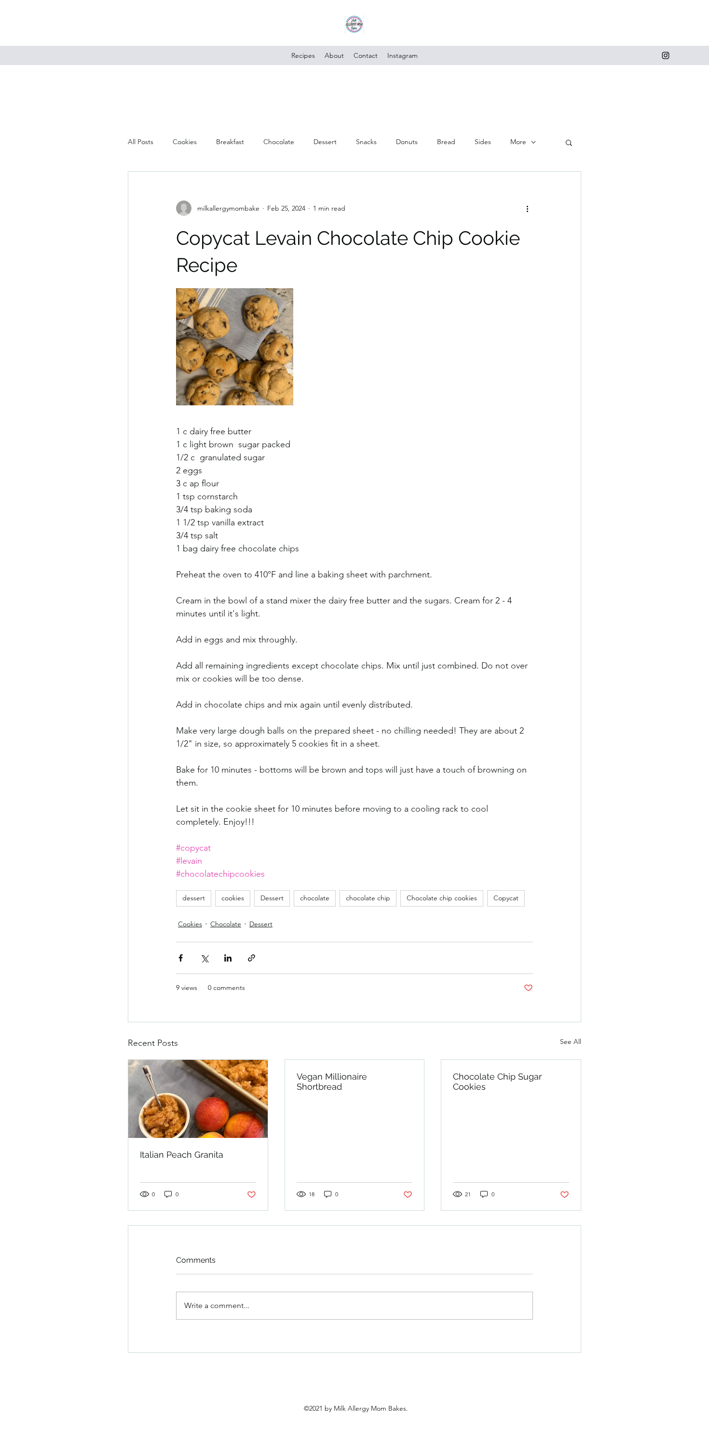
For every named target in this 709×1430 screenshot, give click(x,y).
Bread (446, 141)
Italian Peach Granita (181, 1154)
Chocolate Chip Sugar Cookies (497, 1081)
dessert (193, 898)
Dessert (325, 141)
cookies (232, 898)
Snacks (366, 141)
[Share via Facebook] (180, 957)
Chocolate (278, 141)
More (518, 141)
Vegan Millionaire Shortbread (332, 1081)
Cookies (185, 141)
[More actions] (527, 208)
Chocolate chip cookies (442, 898)
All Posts (140, 141)
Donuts (407, 141)
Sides (483, 141)
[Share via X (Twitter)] (204, 957)
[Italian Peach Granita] (198, 1099)
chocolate (314, 898)
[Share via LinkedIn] (227, 957)
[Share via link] (251, 957)
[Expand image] (234, 346)
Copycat (505, 898)
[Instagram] (665, 55)
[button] (568, 142)
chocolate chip (368, 898)
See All (570, 1041)
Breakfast (230, 141)
